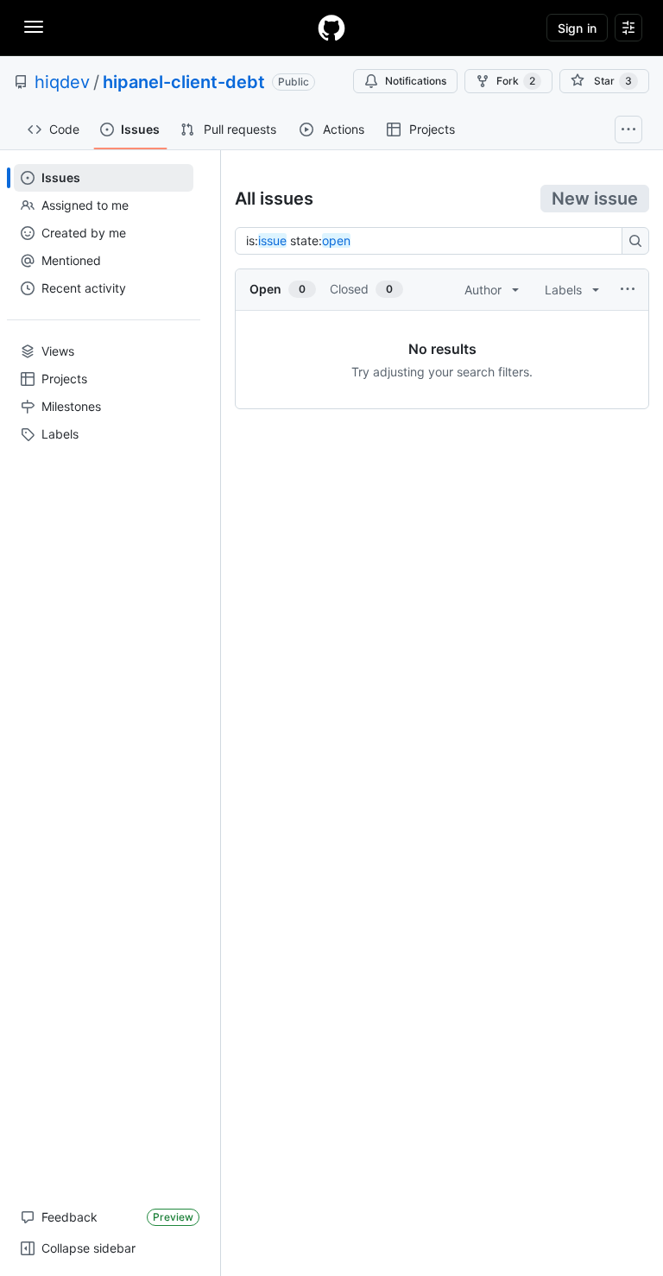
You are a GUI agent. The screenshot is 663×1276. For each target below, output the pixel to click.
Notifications (415, 80)
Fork (515, 80)
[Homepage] (331, 27)
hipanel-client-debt (184, 82)
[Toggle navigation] (34, 27)
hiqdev (62, 82)
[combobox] (433, 241)
